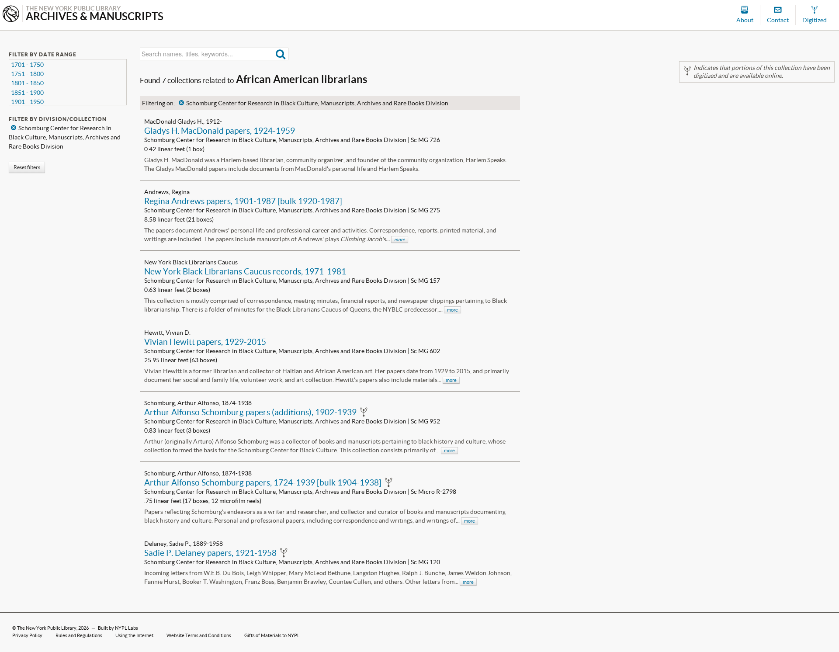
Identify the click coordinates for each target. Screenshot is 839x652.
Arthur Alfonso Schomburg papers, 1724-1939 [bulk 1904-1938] (262, 482)
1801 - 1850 (27, 83)
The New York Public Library (46, 628)
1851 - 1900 (27, 92)
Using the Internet (134, 635)
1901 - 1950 (27, 101)
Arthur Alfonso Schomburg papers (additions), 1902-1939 (250, 412)
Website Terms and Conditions (198, 635)
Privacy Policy (27, 635)
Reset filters (27, 167)
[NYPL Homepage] (11, 14)
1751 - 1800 (27, 73)
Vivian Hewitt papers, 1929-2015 (205, 342)
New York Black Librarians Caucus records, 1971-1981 (245, 271)
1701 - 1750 (27, 64)
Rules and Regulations (78, 635)
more (399, 239)
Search (280, 54)
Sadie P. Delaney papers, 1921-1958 (210, 553)
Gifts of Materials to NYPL (272, 635)
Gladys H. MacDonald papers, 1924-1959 (219, 130)
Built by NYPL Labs (118, 628)
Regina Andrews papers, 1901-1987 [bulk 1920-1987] (243, 201)
